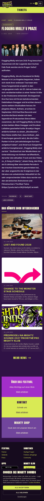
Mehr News (20, 358)
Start (4, 20)
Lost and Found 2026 (17, 244)
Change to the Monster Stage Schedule (20, 290)
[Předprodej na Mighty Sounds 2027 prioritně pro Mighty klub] (22, 317)
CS (31, 3)
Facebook (13, 196)
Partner (4, 452)
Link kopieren (8, 200)
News (10, 20)
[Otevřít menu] (40, 3)
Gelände (4, 455)
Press (3, 458)
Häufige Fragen (29, 452)
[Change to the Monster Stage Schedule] (22, 270)
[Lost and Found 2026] (22, 226)
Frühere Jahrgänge (30, 455)
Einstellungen (22, 496)
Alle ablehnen (22, 492)
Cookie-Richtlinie (34, 482)
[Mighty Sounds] (7, 4)
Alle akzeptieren (22, 487)
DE (36, 3)
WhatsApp (28, 196)
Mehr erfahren (22, 392)
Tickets (22, 10)
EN (33, 3)
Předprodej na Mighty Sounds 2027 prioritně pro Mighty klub (21, 338)
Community (27, 458)
